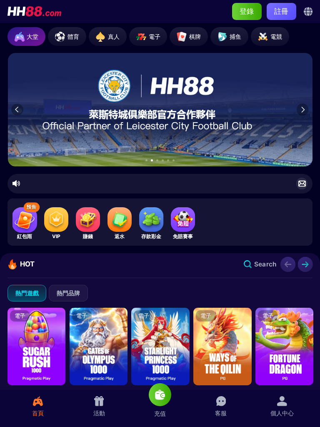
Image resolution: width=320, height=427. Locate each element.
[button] (146, 160)
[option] (160, 109)
